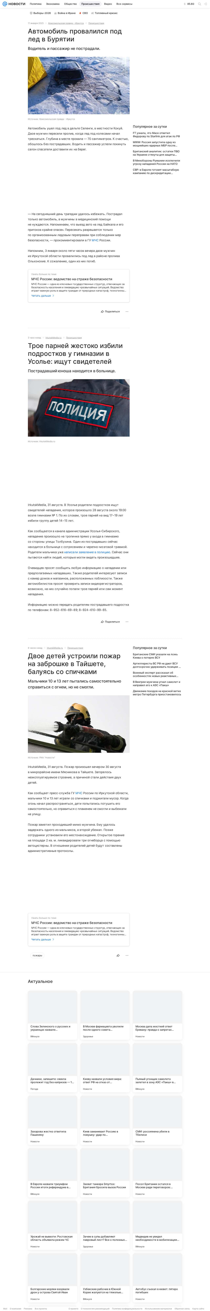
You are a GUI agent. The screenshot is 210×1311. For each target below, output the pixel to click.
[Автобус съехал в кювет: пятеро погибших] (157, 1277)
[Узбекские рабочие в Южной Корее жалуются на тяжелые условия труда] (105, 1277)
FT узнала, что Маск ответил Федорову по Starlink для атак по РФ (156, 134)
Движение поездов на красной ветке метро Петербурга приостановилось (157, 692)
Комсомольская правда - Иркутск (66, 23)
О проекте (73, 1308)
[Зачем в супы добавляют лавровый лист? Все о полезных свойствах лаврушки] (105, 1225)
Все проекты (41, 1308)
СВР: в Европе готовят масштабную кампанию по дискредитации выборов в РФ (156, 171)
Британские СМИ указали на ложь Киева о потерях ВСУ (155, 656)
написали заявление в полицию (87, 552)
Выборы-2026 (42, 13)
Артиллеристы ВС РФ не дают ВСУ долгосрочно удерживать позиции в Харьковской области (156, 665)
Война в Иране (67, 13)
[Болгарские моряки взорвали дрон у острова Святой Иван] (52, 1277)
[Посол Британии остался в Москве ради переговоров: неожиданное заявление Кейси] (157, 1172)
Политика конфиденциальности (127, 1308)
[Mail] (5, 4)
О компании (15, 1308)
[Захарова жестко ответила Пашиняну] (52, 1120)
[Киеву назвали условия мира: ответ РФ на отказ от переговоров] (105, 1067)
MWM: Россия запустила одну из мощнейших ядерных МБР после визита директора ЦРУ (154, 144)
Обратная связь (182, 1308)
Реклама (28, 1308)
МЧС (95, 240)
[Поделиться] (118, 955)
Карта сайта (198, 1308)
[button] (79, 86)
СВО (85, 13)
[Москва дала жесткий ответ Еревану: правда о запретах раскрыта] (157, 1015)
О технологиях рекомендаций (95, 1308)
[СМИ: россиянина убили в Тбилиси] (157, 1120)
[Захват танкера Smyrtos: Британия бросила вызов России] (105, 1172)
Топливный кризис (106, 13)
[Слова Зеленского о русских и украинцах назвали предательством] (52, 1015)
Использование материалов (158, 1308)
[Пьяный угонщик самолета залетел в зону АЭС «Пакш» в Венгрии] (157, 1067)
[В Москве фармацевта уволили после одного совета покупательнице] (105, 1015)
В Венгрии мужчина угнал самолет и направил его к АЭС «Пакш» (156, 683)
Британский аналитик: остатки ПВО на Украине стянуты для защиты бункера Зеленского (156, 153)
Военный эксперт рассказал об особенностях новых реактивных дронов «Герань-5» (154, 674)
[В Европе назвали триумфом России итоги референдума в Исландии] (52, 1172)
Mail (5, 1308)
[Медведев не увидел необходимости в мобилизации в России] (157, 1225)
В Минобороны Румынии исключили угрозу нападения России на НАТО (156, 162)
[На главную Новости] (16, 4)
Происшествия (96, 23)
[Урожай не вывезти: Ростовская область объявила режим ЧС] (52, 1225)
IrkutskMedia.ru (54, 337)
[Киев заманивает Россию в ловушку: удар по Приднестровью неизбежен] (105, 1120)
